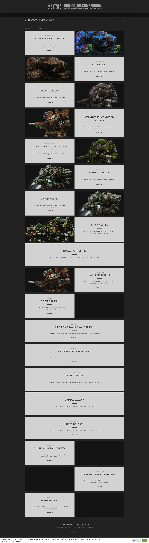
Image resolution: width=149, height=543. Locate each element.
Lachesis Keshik (99, 275)
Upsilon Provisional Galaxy (74, 327)
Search (65, 19)
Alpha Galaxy (49, 500)
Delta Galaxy (50, 301)
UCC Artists (119, 19)
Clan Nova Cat (49, 35)
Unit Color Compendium (39, 20)
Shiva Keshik (99, 224)
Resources (100, 19)
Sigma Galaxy (50, 90)
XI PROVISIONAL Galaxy (49, 38)
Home (59, 19)
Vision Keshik (50, 198)
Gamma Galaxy (74, 399)
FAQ (123, 21)
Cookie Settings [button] (136, 540)
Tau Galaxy (99, 64)
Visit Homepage (74, 6)
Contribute (110, 19)
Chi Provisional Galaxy (49, 448)
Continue (50, 50)
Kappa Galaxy (74, 375)
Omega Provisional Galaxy (50, 146)
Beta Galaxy (74, 424)
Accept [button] (144, 540)
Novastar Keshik (74, 250)
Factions (72, 19)
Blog (78, 19)
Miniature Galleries (88, 19)
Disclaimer (74, 531)
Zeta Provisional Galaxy (99, 474)
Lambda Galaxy (99, 172)
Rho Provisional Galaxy (74, 351)
